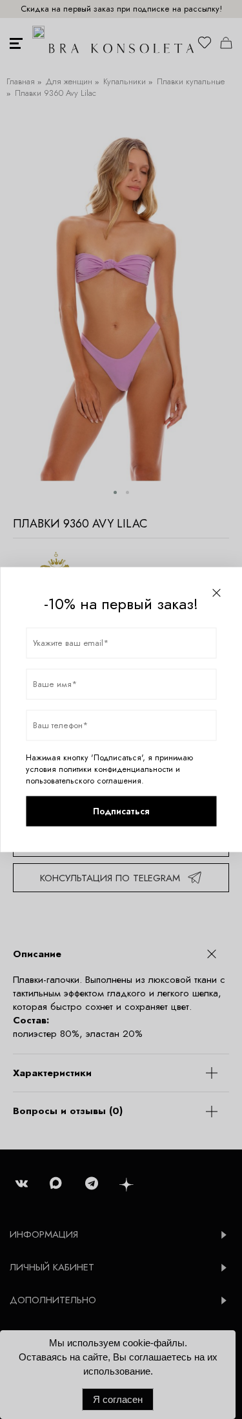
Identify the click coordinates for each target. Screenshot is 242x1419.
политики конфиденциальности (116, 768)
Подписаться (121, 811)
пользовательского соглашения (83, 780)
